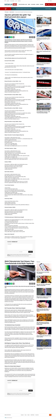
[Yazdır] (13, 37)
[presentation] (8, 8)
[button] (30, 37)
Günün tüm (48, 8)
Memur (37, 4)
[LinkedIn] (9, 37)
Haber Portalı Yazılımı (9, 417)
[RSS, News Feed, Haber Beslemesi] (50, 415)
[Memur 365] (11, 4)
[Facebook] (5, 37)
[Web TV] (48, 0)
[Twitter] (7, 37)
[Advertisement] (28, 405)
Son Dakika (33, 4)
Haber (29, 4)
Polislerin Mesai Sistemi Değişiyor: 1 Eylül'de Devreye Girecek (25, 8)
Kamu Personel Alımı (23, 4)
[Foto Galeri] (50, 0)
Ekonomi (41, 4)
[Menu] (46, 4)
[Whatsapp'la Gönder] (11, 37)
